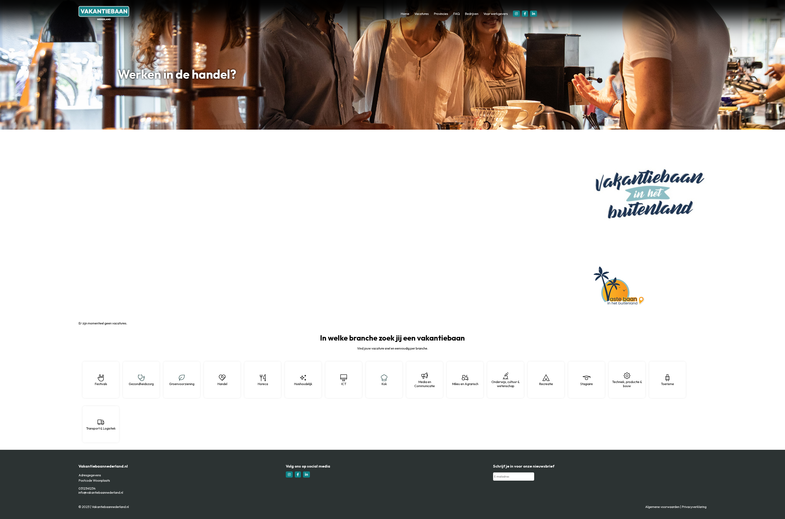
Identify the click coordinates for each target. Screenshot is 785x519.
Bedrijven (471, 14)
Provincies (441, 14)
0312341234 (86, 488)
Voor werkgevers (495, 14)
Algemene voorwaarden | (663, 507)
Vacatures (421, 14)
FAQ (456, 14)
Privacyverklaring (694, 507)
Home (405, 14)
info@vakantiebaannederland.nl (100, 492)
